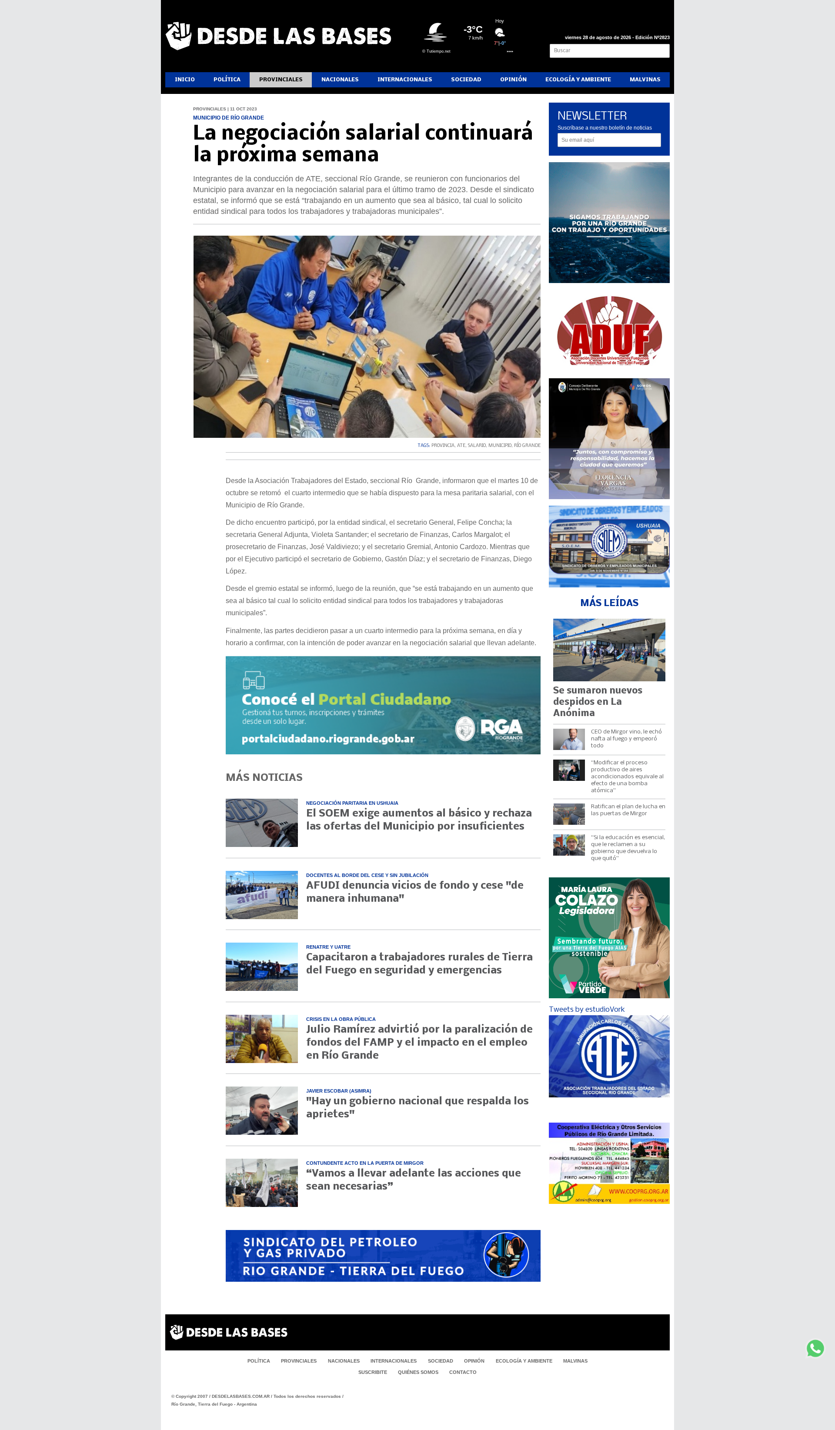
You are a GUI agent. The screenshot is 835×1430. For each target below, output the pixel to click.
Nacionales (340, 80)
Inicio (185, 80)
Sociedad (466, 80)
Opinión (513, 80)
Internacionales (404, 80)
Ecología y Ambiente (578, 80)
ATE (461, 445)
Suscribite (372, 1372)
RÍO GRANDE (527, 445)
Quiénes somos (418, 1372)
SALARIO (477, 445)
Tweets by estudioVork (587, 1010)
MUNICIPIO (499, 445)
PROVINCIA (442, 445)
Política (227, 80)
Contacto (463, 1372)
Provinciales (281, 80)
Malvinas (645, 80)
